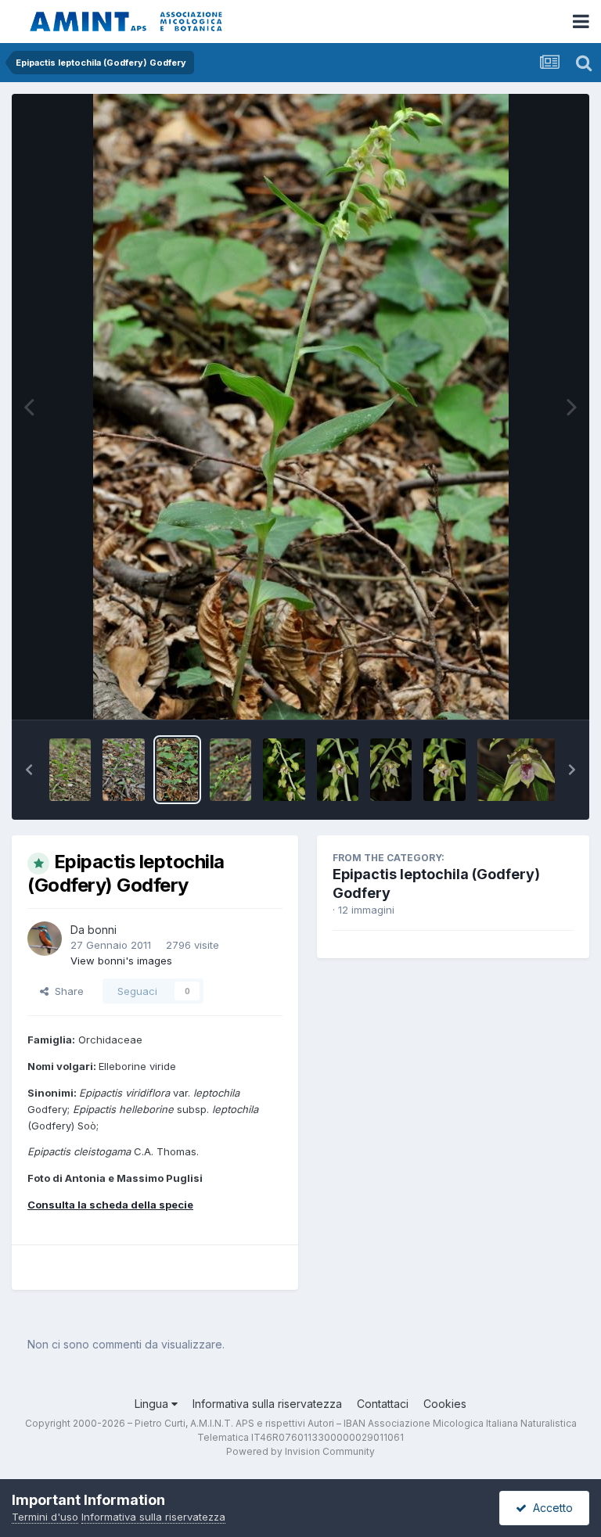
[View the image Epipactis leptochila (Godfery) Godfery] (70, 769)
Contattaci (382, 1403)
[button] (29, 769)
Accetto (550, 1507)
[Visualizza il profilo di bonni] (44, 938)
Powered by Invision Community (300, 1451)
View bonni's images (121, 960)
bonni (102, 929)
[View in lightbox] (301, 407)
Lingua (153, 1403)
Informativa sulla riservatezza (267, 1403)
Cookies (444, 1403)
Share (66, 991)
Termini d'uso (45, 1516)
